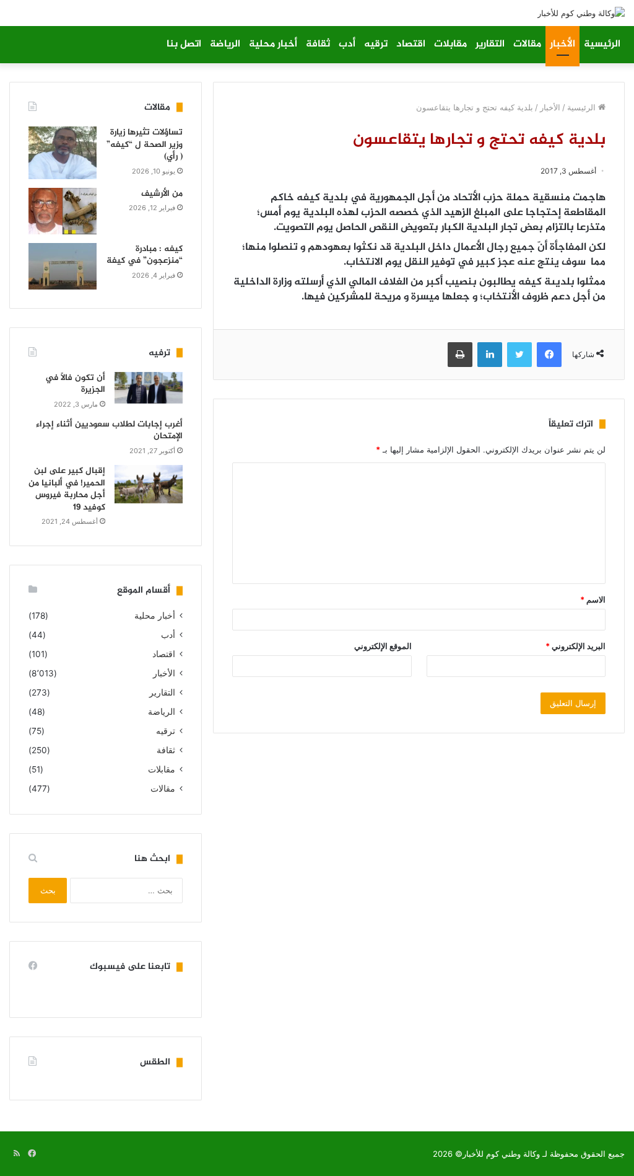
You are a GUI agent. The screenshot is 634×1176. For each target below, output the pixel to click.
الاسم (593, 599)
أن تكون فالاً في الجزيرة (75, 384)
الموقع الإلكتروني (383, 646)
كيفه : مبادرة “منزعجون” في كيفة (144, 255)
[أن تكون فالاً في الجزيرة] (149, 388)
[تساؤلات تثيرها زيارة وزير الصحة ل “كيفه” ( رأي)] (62, 152)
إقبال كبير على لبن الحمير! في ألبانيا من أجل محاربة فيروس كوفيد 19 (66, 489)
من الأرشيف (162, 194)
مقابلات (450, 44)
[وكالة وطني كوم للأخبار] (581, 13)
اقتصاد (410, 44)
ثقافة (318, 44)
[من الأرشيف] (62, 211)
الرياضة (225, 44)
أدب (347, 44)
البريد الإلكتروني (575, 646)
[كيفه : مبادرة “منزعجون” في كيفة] (62, 266)
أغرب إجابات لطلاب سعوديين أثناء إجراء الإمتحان (109, 430)
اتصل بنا (184, 44)
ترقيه (376, 44)
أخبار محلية (273, 44)
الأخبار (562, 44)
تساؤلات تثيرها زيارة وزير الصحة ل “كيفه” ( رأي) (144, 144)
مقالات (527, 44)
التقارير (490, 44)
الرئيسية (602, 44)
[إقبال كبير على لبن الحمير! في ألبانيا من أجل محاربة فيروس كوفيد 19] (149, 484)
